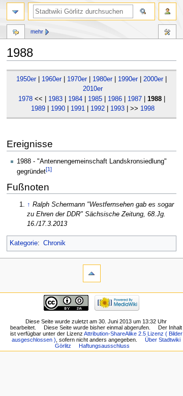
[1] (49, 169)
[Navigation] (15, 11)
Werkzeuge (167, 33)
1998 (147, 108)
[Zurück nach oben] (92, 273)
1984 (75, 99)
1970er (77, 79)
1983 (55, 99)
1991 (78, 108)
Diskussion (15, 33)
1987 (135, 99)
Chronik (54, 243)
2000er (153, 79)
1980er (102, 79)
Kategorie (24, 243)
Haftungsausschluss (104, 346)
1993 (117, 108)
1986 (115, 99)
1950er (26, 79)
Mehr (36, 31)
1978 (25, 99)
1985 (95, 99)
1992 (97, 108)
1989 (38, 108)
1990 (58, 108)
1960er (52, 79)
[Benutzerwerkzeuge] (167, 11)
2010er (93, 88)
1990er (128, 79)
